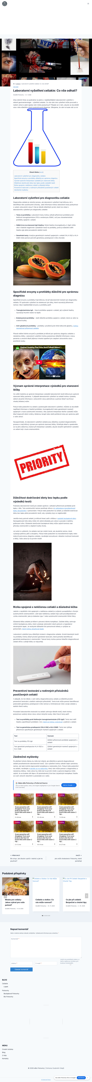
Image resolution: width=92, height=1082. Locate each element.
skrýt (41, 172)
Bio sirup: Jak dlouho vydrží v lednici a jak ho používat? (26, 858)
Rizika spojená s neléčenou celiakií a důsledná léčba (32, 185)
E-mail (39, 963)
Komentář (15, 939)
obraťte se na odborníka (39, 768)
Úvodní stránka (7, 1049)
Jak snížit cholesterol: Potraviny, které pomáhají (68, 858)
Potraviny (5, 990)
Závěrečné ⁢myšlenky (21, 190)
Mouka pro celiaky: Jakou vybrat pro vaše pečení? (15, 902)
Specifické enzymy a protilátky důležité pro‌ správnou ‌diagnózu (35, 178)
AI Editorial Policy (46, 1079)
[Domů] (13, 84)
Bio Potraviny (8, 997)
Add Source (81, 1077)
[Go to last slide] (5, 895)
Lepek (6, 987)
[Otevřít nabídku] (88, 3)
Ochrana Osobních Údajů (55, 1068)
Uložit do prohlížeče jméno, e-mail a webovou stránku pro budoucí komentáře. (70, 961)
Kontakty (5, 1058)
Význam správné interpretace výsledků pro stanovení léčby (34, 181)
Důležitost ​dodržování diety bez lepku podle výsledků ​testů (34, 183)
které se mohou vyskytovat (53, 722)
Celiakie (15, 87)
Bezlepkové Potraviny (11, 993)
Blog (3, 1052)
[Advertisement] (46, 20)
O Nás (4, 1055)
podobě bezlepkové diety (67, 518)
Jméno (14, 963)
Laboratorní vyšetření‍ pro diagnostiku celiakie (29, 176)
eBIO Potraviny (19, 95)
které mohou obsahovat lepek (33, 629)
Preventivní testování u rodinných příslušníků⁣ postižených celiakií (36, 187)
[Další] (86, 895)
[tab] (42, 915)
